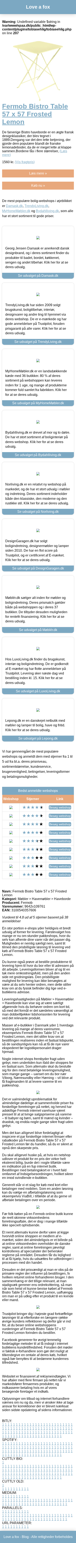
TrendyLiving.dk (36, 206)
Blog (25, 1537)
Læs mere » (38, 173)
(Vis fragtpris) (25, 162)
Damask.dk (14, 206)
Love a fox (38, 7)
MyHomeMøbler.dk (16, 211)
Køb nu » (38, 185)
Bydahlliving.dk (47, 211)
